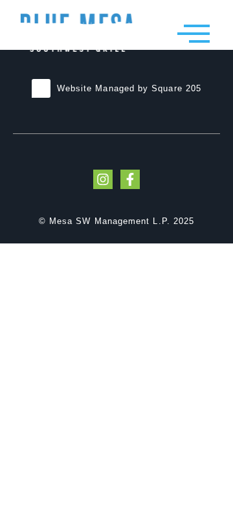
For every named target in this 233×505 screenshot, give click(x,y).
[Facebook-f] (130, 179)
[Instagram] (103, 179)
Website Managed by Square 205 (129, 88)
